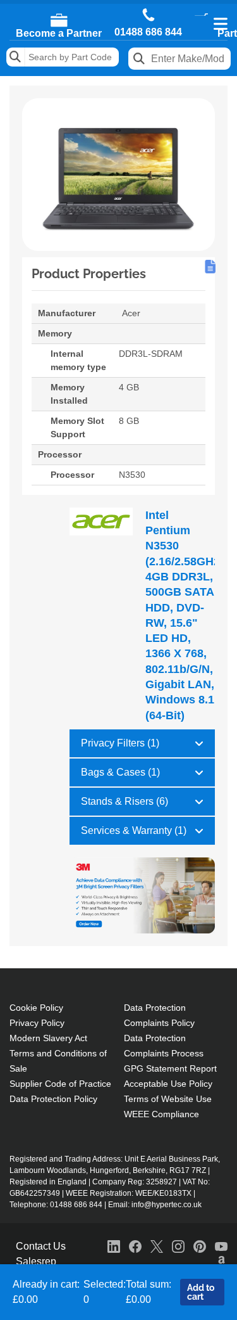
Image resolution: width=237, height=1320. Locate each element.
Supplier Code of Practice (60, 1084)
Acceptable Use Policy (168, 1084)
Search (15, 57)
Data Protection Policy (53, 1099)
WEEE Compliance (161, 1114)
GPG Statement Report (170, 1068)
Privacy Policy (36, 1023)
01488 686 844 (148, 32)
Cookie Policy (36, 1008)
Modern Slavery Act (48, 1038)
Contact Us (41, 1246)
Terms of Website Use (168, 1099)
